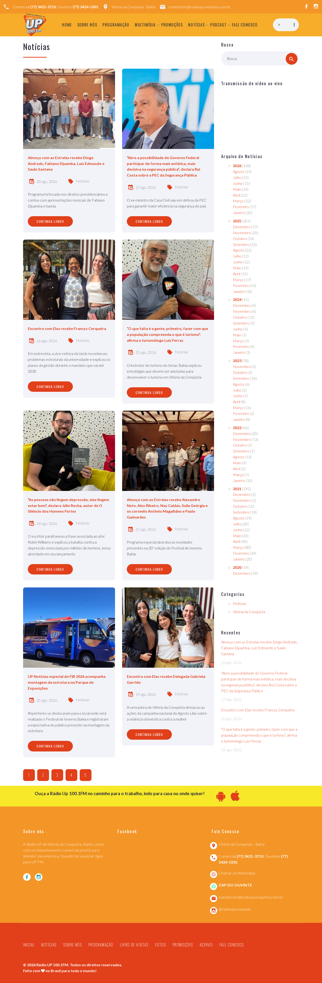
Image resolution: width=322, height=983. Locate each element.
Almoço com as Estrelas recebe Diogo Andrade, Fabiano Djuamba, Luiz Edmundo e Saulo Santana (259, 648)
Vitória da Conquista (249, 611)
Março (238, 200)
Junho (238, 183)
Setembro (241, 244)
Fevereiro (241, 206)
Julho (237, 177)
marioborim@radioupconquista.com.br (199, 6)
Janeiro (239, 212)
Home (67, 25)
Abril (236, 195)
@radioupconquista (235, 909)
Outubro (240, 238)
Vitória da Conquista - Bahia (133, 6)
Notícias (196, 25)
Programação (116, 25)
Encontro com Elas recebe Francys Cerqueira (257, 710)
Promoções (172, 25)
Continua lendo (50, 221)
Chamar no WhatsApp (237, 873)
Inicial (29, 945)
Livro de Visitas (134, 945)
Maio (237, 189)
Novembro (242, 232)
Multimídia (145, 25)
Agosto (238, 171)
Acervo (206, 945)
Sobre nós (87, 25)
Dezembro (242, 226)
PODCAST (218, 25)
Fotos (160, 945)
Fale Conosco (244, 25)
